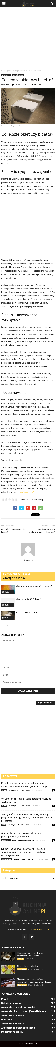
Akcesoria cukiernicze (13, 1023)
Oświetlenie (6, 859)
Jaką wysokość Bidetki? (28, 599)
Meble (4, 790)
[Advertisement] (28, 38)
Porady (20, 959)
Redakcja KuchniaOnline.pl (20, 790)
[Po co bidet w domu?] (8, 615)
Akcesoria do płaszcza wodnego (18, 1027)
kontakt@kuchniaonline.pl (38, 929)
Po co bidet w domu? (27, 612)
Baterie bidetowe (18, 75)
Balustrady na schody (12, 1032)
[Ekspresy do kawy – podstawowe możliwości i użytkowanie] (8, 956)
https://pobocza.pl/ (25, 492)
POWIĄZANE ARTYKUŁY (16, 573)
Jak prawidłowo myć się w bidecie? (34, 586)
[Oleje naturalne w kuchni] (8, 969)
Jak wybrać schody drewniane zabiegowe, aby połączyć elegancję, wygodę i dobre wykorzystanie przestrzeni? (27, 817)
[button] (52, 3)
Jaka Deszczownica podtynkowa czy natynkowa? (42, 530)
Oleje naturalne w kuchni (27, 966)
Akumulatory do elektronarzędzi (18, 1007)
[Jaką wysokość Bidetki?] (8, 602)
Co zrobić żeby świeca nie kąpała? (13, 530)
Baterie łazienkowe (11, 1003)
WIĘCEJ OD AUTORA (14, 578)
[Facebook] (24, 937)
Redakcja (10, 84)
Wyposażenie (6, 75)
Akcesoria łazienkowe (12, 1015)
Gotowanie (6, 840)
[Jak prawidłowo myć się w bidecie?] (8, 589)
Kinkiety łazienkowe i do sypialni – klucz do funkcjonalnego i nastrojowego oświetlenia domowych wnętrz (23, 852)
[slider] (9, 499)
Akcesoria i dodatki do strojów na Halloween (24, 1011)
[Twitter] (31, 937)
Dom (4, 825)
